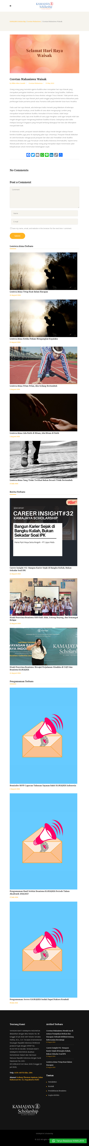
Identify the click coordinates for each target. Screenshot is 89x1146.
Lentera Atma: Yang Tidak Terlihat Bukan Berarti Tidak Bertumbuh (41, 480)
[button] (68, 1141)
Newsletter (52, 1082)
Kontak (51, 1086)
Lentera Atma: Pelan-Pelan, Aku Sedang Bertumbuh (33, 386)
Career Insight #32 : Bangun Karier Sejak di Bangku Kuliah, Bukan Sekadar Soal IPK (58, 1051)
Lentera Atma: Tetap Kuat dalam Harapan (29, 292)
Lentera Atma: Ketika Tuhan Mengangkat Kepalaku (34, 339)
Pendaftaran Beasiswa (57, 1091)
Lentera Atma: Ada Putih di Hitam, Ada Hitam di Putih (34, 433)
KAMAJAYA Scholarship (18, 21)
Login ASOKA (53, 1095)
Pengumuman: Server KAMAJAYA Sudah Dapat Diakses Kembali (39, 999)
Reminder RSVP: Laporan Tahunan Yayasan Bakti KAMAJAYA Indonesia (43, 785)
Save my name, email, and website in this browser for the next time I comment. (42, 228)
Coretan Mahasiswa (34, 21)
